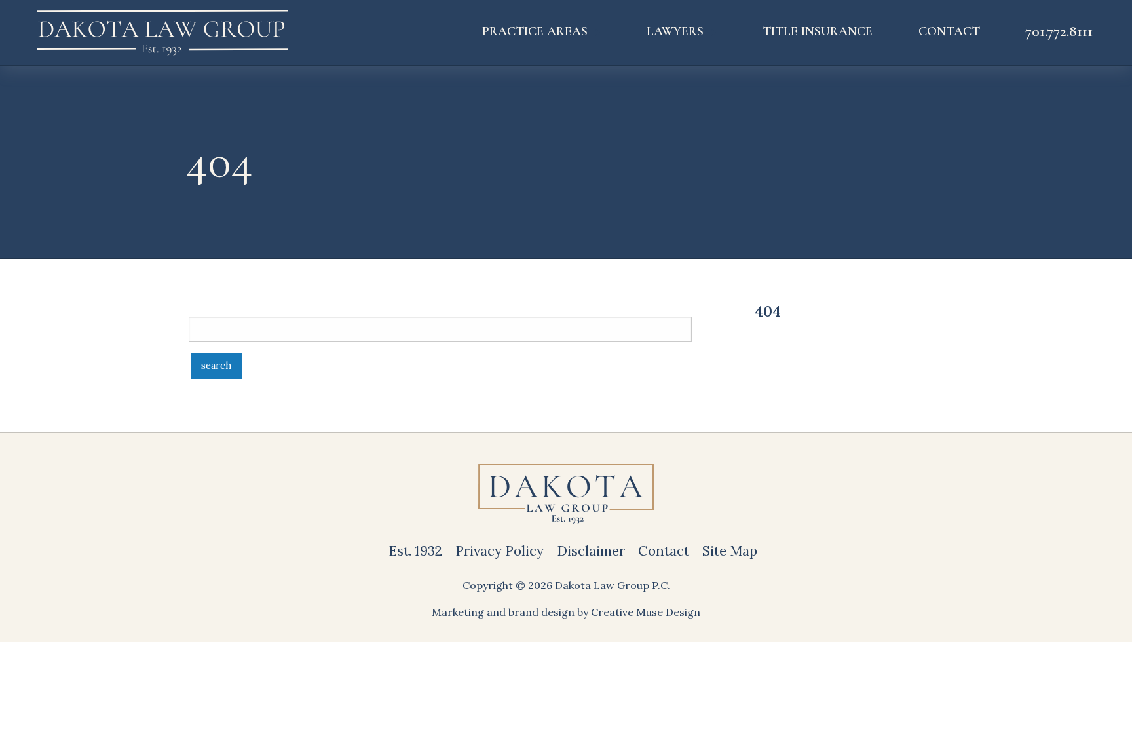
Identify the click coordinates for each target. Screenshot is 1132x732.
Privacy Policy (499, 551)
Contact (949, 31)
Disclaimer (591, 551)
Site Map (729, 551)
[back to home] (162, 32)
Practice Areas (535, 31)
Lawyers (675, 31)
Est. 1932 (415, 551)
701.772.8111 (1059, 31)
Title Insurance (818, 31)
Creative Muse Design (645, 612)
